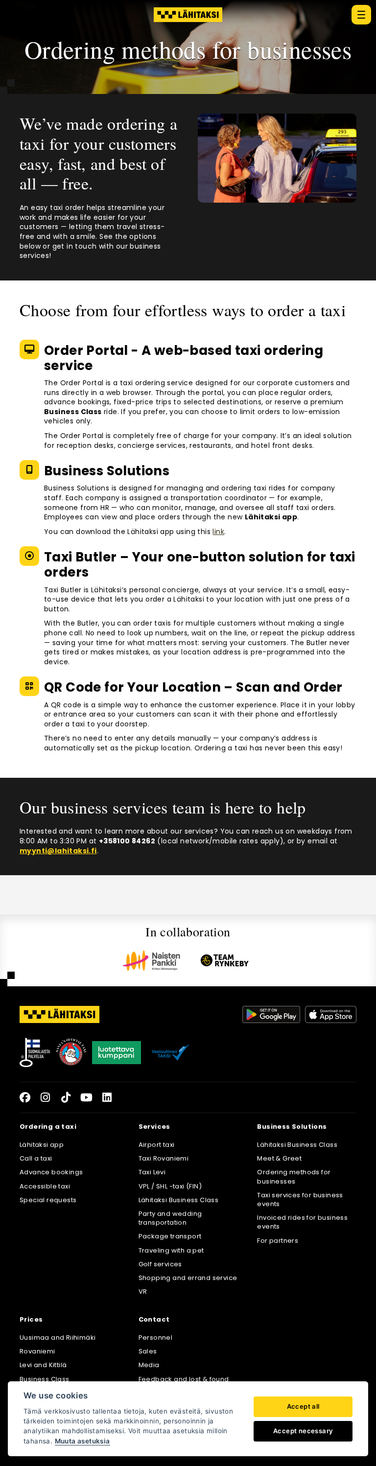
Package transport (170, 1236)
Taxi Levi (152, 1172)
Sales (148, 1351)
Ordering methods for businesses (293, 1176)
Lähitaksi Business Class (179, 1200)
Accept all (303, 1406)
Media (149, 1365)
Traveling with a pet (171, 1250)
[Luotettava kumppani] (116, 1052)
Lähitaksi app (42, 1144)
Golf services (160, 1264)
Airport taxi (157, 1144)
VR (143, 1291)
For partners (277, 1240)
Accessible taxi (45, 1186)
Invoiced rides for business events (302, 1222)
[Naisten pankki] (151, 961)
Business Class (45, 1379)
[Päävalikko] (361, 14)
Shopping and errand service (188, 1277)
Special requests (48, 1200)
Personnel (156, 1337)
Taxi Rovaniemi (164, 1158)
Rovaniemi (37, 1351)
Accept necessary (303, 1431)
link (218, 531)
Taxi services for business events (300, 1199)
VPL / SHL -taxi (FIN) (170, 1186)
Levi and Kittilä (43, 1365)
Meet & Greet (279, 1158)
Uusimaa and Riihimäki (57, 1337)
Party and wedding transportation (170, 1218)
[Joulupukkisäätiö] (71, 1052)
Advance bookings (51, 1172)
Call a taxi (36, 1158)
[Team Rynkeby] (224, 960)
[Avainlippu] (35, 1052)
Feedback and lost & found (184, 1379)
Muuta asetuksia (82, 1441)
